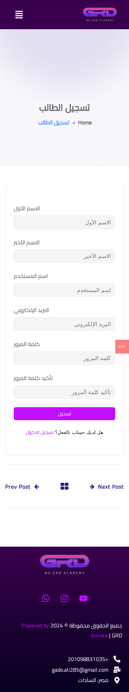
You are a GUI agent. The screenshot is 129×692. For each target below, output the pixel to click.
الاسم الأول (27, 208)
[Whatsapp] (45, 598)
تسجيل (64, 413)
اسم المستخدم (31, 276)
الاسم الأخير (27, 242)
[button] (38, 15)
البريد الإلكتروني (31, 310)
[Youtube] (83, 598)
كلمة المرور (27, 344)
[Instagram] (64, 598)
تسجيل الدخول (40, 432)
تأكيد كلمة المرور (33, 378)
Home (85, 122)
